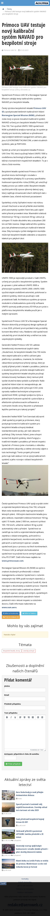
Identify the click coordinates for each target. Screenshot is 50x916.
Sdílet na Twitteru (30, 613)
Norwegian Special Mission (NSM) (18, 115)
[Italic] (11, 717)
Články (9, 9)
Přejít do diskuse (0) (11, 617)
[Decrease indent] (38, 717)
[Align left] (20, 717)
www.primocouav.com (13, 560)
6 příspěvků (17, 840)
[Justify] (33, 717)
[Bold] (7, 717)
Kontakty (25, 879)
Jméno (7, 686)
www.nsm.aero (9, 607)
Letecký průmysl (28, 651)
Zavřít (3, 883)
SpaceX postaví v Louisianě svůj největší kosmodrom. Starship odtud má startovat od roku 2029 (31, 807)
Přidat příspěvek (14, 764)
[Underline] (15, 717)
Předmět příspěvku (12, 704)
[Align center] (24, 717)
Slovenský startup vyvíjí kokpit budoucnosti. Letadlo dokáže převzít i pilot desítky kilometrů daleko (32, 848)
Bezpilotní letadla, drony (11, 651)
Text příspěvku (10, 713)
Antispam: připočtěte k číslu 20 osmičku (21, 754)
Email (6, 695)
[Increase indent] (42, 717)
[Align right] (29, 717)
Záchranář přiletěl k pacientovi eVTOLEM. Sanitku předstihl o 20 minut (29, 834)
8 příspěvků (17, 855)
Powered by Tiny (36, 750)
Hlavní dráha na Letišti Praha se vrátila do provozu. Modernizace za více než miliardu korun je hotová (32, 863)
